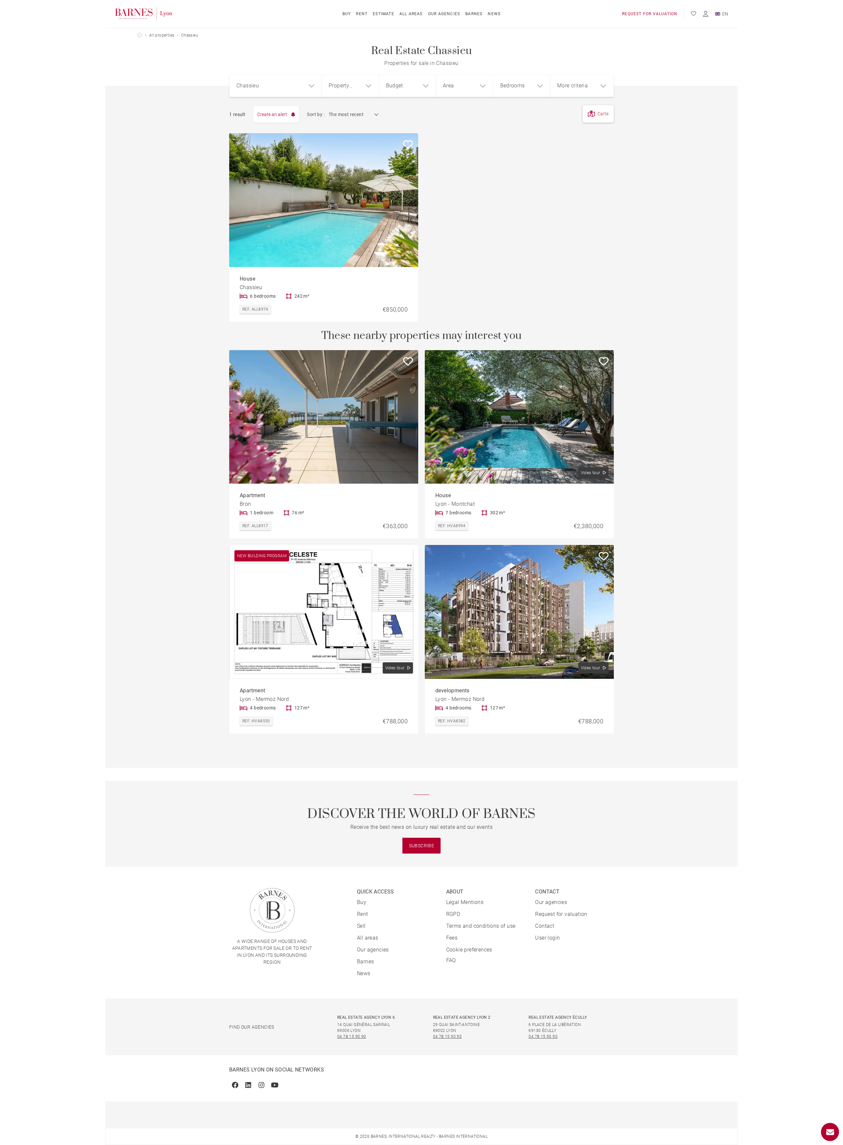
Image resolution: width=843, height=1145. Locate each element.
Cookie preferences (469, 950)
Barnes (473, 14)
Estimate (383, 14)
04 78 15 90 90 (351, 1036)
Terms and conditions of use (481, 926)
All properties (162, 35)
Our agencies (444, 14)
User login (547, 938)
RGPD (453, 914)
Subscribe (421, 845)
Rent (361, 14)
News (494, 14)
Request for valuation (649, 14)
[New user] (705, 14)
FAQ (451, 960)
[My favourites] (693, 14)
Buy (346, 14)
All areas (411, 14)
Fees (452, 938)
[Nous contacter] (830, 1132)
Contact (544, 926)
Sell (361, 926)
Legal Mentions (465, 902)
